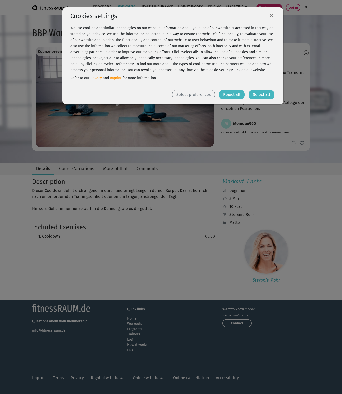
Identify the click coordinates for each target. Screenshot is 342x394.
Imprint (115, 78)
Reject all (231, 94)
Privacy (96, 78)
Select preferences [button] (193, 94)
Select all (261, 94)
